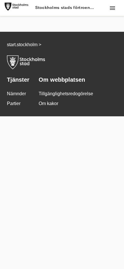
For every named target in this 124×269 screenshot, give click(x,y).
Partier (13, 103)
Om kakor (48, 103)
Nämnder (16, 93)
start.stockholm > (24, 44)
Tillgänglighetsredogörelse (66, 93)
